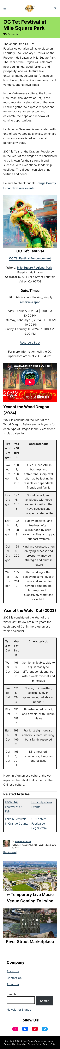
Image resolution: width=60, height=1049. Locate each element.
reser (23, 302)
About (51, 1041)
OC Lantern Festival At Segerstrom (39, 823)
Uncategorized (9, 852)
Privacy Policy (34, 1044)
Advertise (13, 984)
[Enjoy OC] (29, 8)
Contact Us (14, 978)
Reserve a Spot (30, 342)
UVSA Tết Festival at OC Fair (14, 807)
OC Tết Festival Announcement (30, 258)
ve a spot (33, 302)
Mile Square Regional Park (34, 267)
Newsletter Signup (19, 1009)
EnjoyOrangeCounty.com (34, 1041)
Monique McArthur (23, 841)
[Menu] (4, 8)
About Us (13, 971)
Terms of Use (49, 1044)
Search (11, 994)
